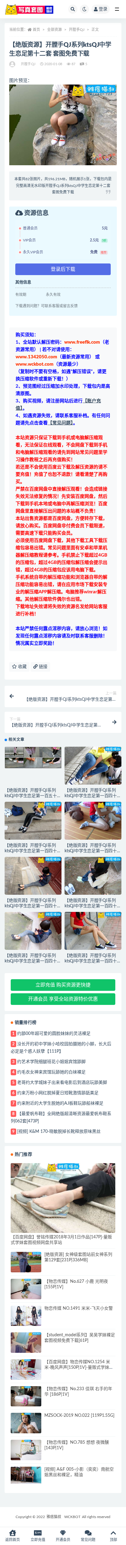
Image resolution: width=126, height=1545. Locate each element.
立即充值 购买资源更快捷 (63, 985)
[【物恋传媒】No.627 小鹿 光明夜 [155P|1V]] (26, 1289)
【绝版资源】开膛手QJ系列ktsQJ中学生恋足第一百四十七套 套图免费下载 (93, 851)
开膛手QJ (76, 30)
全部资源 (54, 30)
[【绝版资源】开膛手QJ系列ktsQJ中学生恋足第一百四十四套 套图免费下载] (33, 933)
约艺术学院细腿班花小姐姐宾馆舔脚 (51, 1062)
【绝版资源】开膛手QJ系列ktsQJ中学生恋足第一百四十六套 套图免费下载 (33, 906)
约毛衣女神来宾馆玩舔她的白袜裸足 (51, 1072)
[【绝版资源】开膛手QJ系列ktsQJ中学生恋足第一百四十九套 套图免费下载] (93, 768)
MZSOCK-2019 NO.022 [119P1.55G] (79, 1415)
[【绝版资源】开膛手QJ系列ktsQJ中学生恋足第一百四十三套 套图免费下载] (93, 933)
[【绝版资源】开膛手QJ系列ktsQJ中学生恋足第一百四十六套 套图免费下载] (33, 878)
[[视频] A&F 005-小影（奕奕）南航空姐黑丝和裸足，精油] (26, 1475)
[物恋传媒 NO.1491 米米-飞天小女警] (26, 1317)
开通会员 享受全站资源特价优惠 (63, 999)
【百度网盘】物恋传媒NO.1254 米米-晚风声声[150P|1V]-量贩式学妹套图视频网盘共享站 (78, 1367)
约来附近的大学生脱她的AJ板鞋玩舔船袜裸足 (60, 1103)
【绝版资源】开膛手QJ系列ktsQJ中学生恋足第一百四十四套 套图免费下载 (33, 961)
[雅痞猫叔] (12, 64)
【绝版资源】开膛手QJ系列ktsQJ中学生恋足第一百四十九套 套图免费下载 (93, 796)
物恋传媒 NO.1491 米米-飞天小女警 (78, 1308)
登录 (103, 9)
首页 (36, 30)
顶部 (113, 1540)
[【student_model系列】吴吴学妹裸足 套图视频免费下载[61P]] (26, 1343)
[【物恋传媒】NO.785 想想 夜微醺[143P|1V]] (26, 1450)
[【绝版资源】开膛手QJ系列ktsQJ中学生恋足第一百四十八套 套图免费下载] (33, 823)
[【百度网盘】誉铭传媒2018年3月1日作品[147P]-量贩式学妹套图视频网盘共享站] (63, 1198)
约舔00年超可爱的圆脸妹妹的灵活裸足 (54, 1034)
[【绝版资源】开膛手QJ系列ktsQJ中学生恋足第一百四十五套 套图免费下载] (93, 878)
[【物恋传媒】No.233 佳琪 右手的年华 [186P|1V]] (26, 1396)
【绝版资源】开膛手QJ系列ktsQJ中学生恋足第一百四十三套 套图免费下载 (93, 961)
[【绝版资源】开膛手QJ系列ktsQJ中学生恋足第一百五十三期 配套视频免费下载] (33, 757)
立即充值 (38, 1540)
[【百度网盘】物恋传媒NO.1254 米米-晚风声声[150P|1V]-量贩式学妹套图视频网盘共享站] (26, 1369)
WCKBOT (72, 1517)
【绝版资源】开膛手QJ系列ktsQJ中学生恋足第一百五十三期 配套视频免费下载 (33, 796)
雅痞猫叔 (53, 1517)
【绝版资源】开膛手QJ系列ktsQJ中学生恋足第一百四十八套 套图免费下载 (33, 851)
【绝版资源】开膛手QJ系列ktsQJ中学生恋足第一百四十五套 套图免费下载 (93, 906)
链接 (42, 667)
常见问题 (88, 1540)
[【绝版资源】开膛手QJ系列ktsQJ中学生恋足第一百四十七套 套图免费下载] (93, 823)
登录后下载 (63, 269)
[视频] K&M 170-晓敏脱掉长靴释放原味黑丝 (59, 1131)
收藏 (22, 667)
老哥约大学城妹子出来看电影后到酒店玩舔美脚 (62, 1082)
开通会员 (63, 1540)
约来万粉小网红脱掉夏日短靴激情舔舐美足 (57, 1093)
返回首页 (12, 1540)
